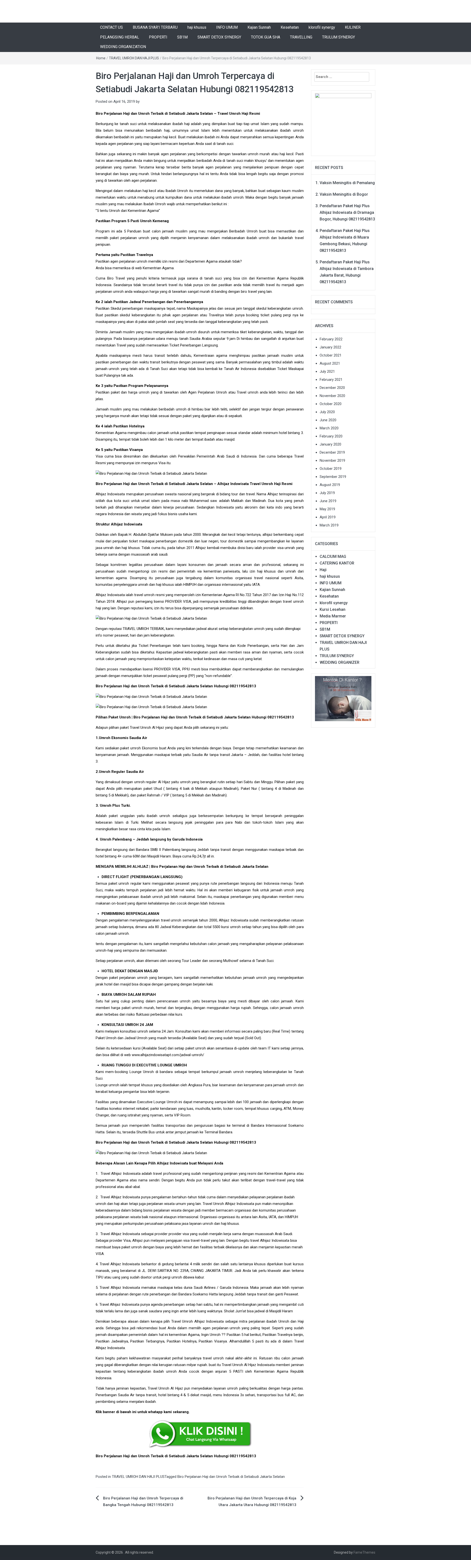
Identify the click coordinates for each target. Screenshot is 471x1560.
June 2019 (328, 501)
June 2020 (328, 420)
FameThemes (364, 1552)
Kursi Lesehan (332, 609)
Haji (323, 569)
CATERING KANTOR (337, 563)
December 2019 (332, 452)
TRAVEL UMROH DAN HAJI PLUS (134, 58)
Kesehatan (290, 27)
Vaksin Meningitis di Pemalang (347, 182)
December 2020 (332, 387)
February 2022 (331, 339)
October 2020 (330, 404)
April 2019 (328, 517)
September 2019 (333, 476)
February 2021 (331, 379)
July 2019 (327, 493)
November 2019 (332, 460)
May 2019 (327, 509)
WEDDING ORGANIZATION (123, 46)
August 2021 (330, 363)
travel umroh (144, 595)
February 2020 (331, 436)
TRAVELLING (301, 37)
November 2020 (332, 396)
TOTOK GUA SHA (265, 37)
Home (100, 58)
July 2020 (327, 412)
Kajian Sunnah (259, 27)
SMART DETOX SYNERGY (219, 37)
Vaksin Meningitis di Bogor (344, 194)
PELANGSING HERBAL (119, 37)
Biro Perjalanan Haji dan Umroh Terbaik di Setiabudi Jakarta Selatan (231, 1476)
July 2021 (327, 371)
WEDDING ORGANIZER (339, 662)
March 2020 (329, 428)
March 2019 (329, 525)
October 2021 (330, 355)
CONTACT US (111, 27)
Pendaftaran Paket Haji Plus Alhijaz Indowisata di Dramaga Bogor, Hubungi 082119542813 (347, 212)
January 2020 (330, 444)
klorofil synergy (322, 27)
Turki (134, 822)
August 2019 (330, 485)
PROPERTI (158, 37)
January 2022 (330, 347)
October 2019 (330, 468)
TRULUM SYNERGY (338, 37)
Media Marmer (333, 616)
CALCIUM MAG (333, 556)
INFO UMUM (227, 27)
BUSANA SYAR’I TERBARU (155, 27)
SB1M (182, 37)
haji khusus (196, 27)
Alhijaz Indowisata (110, 595)
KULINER (353, 27)
